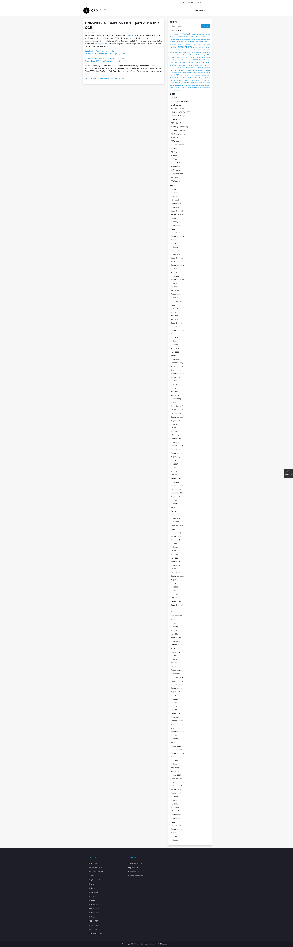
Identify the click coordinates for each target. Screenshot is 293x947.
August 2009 (176, 757)
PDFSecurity (206, 77)
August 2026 (175, 189)
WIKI (199, 2)
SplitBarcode (200, 85)
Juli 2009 (174, 760)
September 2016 (177, 493)
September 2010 (177, 732)
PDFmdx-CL (186, 75)
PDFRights (189, 77)
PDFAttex (188, 70)
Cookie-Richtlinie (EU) (136, 876)
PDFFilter (186, 72)
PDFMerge (194, 75)
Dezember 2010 (177, 721)
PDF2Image (189, 68)
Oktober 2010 (176, 728)
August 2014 (175, 580)
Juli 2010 (174, 735)
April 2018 (174, 431)
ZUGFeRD (177, 90)
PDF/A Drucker (94, 892)
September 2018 (177, 417)
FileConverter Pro (177, 108)
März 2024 (175, 251)
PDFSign (172, 80)
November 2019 (177, 366)
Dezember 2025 (177, 211)
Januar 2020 (175, 359)
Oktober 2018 (176, 413)
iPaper (192, 57)
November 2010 (177, 724)
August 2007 (175, 833)
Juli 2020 (174, 337)
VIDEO (207, 2)
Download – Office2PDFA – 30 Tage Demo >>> (102, 51)
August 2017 (175, 457)
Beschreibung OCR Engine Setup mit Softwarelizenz (104, 61)
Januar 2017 (175, 482)
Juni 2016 (174, 504)
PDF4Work (175, 141)
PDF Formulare (198, 72)
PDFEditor (207, 70)
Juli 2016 (174, 500)
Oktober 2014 (176, 572)
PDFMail (172, 75)
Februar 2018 (176, 439)
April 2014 (174, 594)
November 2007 (177, 822)
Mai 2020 (174, 345)
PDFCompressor (197, 70)
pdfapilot (180, 70)
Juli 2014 (174, 583)
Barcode (188, 39)
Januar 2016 (175, 522)
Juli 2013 (174, 623)
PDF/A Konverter (94, 880)
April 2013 (174, 630)
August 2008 (176, 793)
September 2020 (177, 330)
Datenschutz (133, 871)
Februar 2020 (176, 355)
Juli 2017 (174, 460)
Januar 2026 (175, 207)
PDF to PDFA (199, 80)
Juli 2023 (174, 269)
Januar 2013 (175, 641)
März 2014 (175, 598)
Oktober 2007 (176, 825)
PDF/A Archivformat (178, 134)
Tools (182, 87)
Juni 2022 (174, 283)
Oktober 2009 (176, 750)
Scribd (208, 82)
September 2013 (177, 616)
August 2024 (175, 240)
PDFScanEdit (197, 77)
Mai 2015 (174, 551)
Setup (188, 85)
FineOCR (207, 50)
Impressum (133, 867)
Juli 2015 (174, 543)
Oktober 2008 (176, 786)
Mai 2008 (174, 804)
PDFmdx (179, 75)
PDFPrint (182, 77)
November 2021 (177, 305)
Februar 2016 (176, 518)
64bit (175, 34)
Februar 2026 (176, 204)
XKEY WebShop (177, 174)
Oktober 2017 (176, 449)
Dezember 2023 (177, 258)
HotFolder (199, 52)
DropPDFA (173, 44)
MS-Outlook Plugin (193, 62)
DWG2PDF (197, 44)
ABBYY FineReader (184, 34)
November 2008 (177, 782)
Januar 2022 (175, 298)
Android (207, 34)
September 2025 (177, 214)
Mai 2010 (174, 742)
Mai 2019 (174, 388)
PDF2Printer (206, 68)
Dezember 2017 (177, 446)
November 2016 (177, 486)
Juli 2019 (174, 381)
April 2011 (174, 706)
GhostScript (191, 52)
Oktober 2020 (176, 326)
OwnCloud (189, 65)
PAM (194, 65)
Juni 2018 (174, 424)
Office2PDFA (174, 65)
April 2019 (174, 392)
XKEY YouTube (176, 181)
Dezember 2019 (177, 363)
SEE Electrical (176, 163)
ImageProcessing (95, 933)
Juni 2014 (174, 587)
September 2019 (177, 373)
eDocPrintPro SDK (199, 47)
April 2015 (174, 554)
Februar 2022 (176, 294)
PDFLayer (207, 72)
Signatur (193, 85)
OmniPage (181, 65)
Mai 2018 (174, 428)
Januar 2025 (175, 225)
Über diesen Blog (201, 10)
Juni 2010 (174, 739)
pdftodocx (92, 929)
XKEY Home (175, 170)
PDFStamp (185, 80)
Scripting (173, 85)
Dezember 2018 (177, 406)
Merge (208, 60)
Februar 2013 (176, 638)
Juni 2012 (174, 659)
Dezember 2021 (177, 301)
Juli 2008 (174, 797)
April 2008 (175, 807)
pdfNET (177, 77)
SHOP (182, 2)
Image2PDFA (102, 44)
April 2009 (175, 768)
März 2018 (175, 435)
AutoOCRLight (174, 39)
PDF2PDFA (197, 68)
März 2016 (175, 515)
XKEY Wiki (174, 177)
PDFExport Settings (176, 72)
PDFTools (192, 80)
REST (196, 82)
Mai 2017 (174, 468)
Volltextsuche (196, 87)
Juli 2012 (174, 656)
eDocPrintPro (185, 47)
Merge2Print (174, 62)
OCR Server (205, 62)
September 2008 (177, 789)
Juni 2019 (174, 384)
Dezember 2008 (177, 778)
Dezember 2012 (177, 645)
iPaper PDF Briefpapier (179, 116)
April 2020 (175, 348)
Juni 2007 (174, 840)
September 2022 (177, 279)
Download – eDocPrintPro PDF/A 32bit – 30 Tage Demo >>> (107, 54)
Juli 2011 (174, 695)
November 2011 (177, 681)
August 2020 (175, 334)
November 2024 (177, 229)
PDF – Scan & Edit (177, 123)
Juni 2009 (174, 764)
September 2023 (177, 265)
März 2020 (175, 352)
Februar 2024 (176, 254)
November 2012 (177, 648)
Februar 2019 (176, 399)
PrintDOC (186, 82)
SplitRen (207, 85)
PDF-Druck (199, 65)
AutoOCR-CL (206, 36)
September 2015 (177, 536)
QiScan (192, 82)
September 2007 (177, 829)
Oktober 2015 (176, 533)
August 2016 (175, 496)
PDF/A (207, 65)
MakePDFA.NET (200, 60)
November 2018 (177, 410)
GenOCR (184, 52)
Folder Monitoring (175, 52)
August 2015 (175, 540)
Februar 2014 (176, 601)
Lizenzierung (186, 60)
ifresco (172, 55)
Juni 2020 (174, 341)
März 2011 (174, 710)
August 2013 (175, 619)
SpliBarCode (175, 166)
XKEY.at (191, 2)
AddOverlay (195, 34)
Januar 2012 (175, 674)
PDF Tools (92, 896)
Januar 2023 (175, 276)
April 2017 (174, 471)
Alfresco (201, 34)
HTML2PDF (206, 52)
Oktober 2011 (176, 685)
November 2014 (177, 569)
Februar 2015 (176, 562)
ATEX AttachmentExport (179, 36)
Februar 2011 (175, 713)
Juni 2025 (174, 222)
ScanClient (202, 82)
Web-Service (206, 87)
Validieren (188, 87)
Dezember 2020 (177, 323)
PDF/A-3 (172, 68)
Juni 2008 (174, 800)
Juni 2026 (174, 196)
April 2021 (174, 316)
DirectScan (179, 41)
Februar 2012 (176, 670)
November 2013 (177, 609)
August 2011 (175, 692)
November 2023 (177, 261)
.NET (171, 34)
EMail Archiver (176, 105)
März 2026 (175, 200)
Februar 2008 (176, 815)
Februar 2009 (176, 775)
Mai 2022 (174, 287)
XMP (171, 90)
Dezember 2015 (177, 525)
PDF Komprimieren (178, 130)
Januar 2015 (175, 565)
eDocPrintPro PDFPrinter (180, 101)
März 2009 (175, 771)
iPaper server (200, 57)
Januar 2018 (175, 442)
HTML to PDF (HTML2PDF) (181, 112)
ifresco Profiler (182, 55)
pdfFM (191, 72)
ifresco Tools (194, 55)
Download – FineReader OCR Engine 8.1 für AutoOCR (104, 58)
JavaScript (173, 60)
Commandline (196, 39)
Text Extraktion (175, 87)
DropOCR (207, 41)
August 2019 (175, 377)
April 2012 (174, 663)
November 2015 (177, 529)
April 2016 (174, 511)
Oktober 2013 (176, 612)
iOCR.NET (185, 57)
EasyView (173, 47)
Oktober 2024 (176, 232)
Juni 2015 (174, 547)
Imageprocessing (175, 57)
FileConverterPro (197, 50)
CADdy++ (174, 98)
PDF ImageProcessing (179, 127)
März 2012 (175, 666)
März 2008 (175, 811)
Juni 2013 (174, 627)
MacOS (193, 60)
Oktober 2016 (176, 489)
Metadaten (182, 62)
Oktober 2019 (176, 370)
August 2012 (175, 652)
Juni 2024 (174, 247)
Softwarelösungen (135, 863)
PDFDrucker (93, 863)
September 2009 (177, 753)
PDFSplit (178, 80)
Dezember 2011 (177, 677)
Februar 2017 (176, 478)
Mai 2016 (174, 507)
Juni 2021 (174, 308)
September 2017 (177, 453)
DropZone (189, 44)
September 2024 (177, 236)
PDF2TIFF (173, 70)
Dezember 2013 (177, 605)
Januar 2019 (175, 402)
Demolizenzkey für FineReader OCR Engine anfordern (105, 78)
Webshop (288, 474)
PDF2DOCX (180, 68)
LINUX (179, 60)
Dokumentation (189, 41)
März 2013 (175, 634)
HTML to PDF (93, 921)
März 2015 (175, 558)
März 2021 (175, 319)
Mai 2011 (174, 703)
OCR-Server (175, 119)
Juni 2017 (174, 464)
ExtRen (178, 50)
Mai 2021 (174, 312)
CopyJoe (203, 39)
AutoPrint (183, 39)
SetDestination (180, 85)
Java (208, 57)
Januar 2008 (175, 818)
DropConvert (199, 41)
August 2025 (175, 218)
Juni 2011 (174, 699)
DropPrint (181, 44)
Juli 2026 (174, 193)
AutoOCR (133, 35)
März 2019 (175, 395)
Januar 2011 (175, 717)
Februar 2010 (176, 746)
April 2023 (175, 272)
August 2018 (175, 421)
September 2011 (177, 688)
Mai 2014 (174, 590)
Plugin (181, 82)
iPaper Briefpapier (95, 871)
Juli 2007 (174, 836)
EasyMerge (206, 44)
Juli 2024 (174, 243)
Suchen (205, 26)
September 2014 (177, 576)
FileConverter (186, 50)
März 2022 (175, 290)
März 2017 (175, 475)
